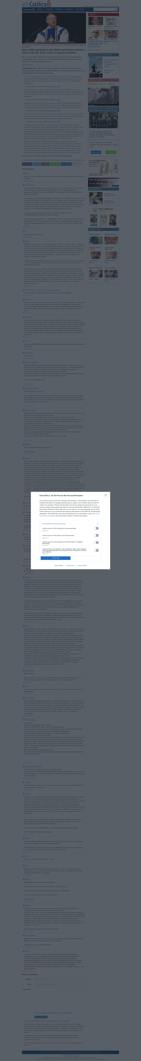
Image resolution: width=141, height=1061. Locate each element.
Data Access (70, 565)
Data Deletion (58, 565)
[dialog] (70, 530)
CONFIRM (55, 558)
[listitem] (70, 524)
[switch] (96, 528)
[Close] (106, 496)
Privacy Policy (82, 565)
